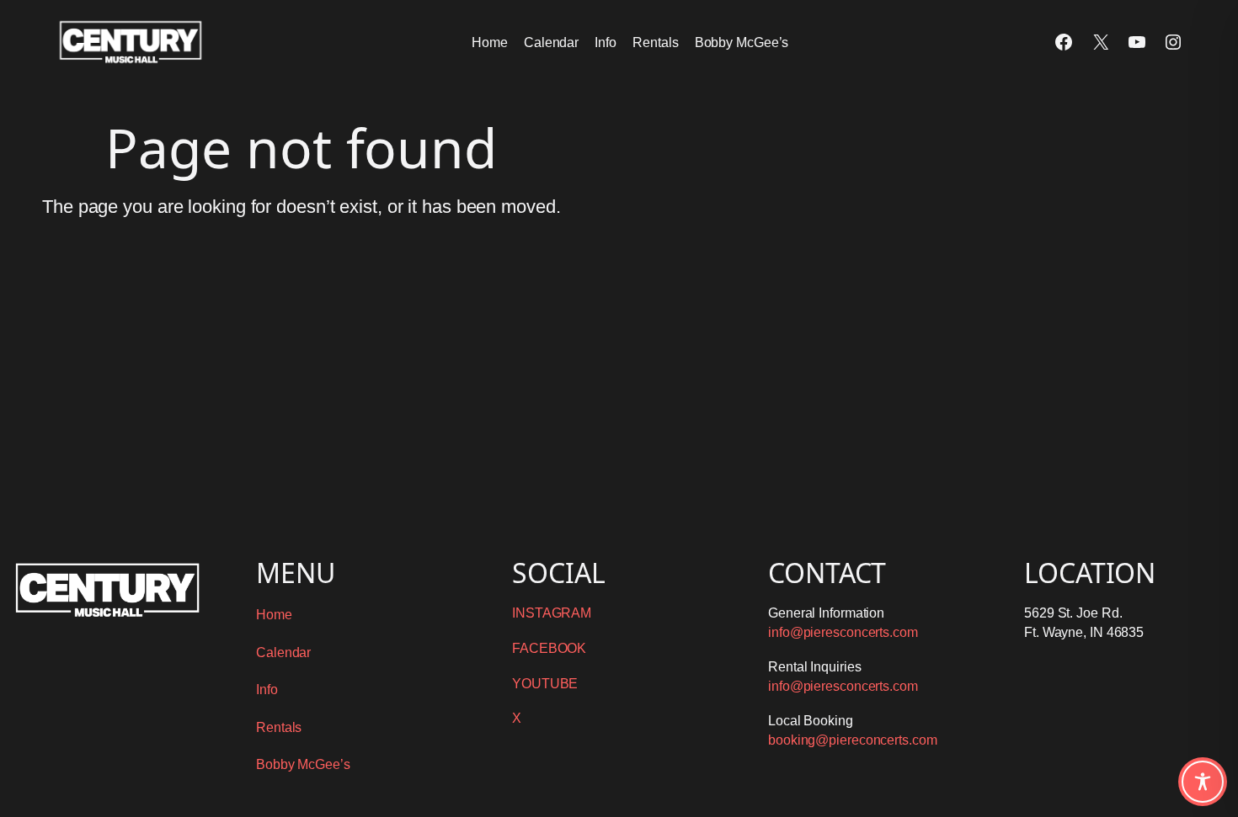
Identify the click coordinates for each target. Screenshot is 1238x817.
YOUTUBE (545, 683)
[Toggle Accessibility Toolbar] (1202, 781)
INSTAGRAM (551, 613)
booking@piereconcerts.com (852, 740)
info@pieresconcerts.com (843, 632)
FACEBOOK (549, 648)
